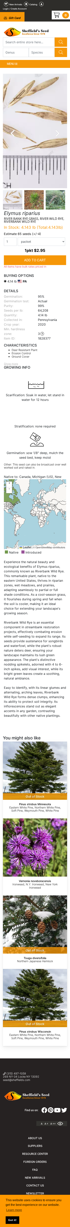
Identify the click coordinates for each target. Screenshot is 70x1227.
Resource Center (35, 1153)
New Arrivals (35, 1177)
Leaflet (26, 547)
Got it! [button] (12, 1220)
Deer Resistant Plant (24, 350)
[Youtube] (57, 1111)
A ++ (53, 1123)
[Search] (61, 42)
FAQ (35, 1169)
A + (46, 1123)
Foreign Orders (35, 1161)
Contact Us (35, 1185)
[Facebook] (44, 1111)
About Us (35, 1138)
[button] (9, 484)
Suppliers (35, 1145)
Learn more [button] (14, 1210)
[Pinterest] (50, 1111)
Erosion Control (21, 353)
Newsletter (35, 1193)
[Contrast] (61, 1123)
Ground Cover (20, 356)
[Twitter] (64, 1111)
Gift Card (14, 18)
